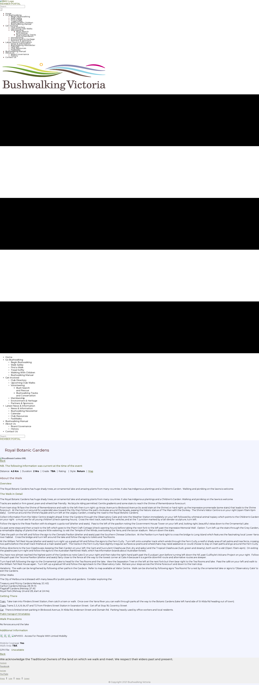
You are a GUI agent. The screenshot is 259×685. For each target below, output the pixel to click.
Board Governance (20, 54)
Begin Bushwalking (20, 16)
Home (8, 13)
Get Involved (11, 26)
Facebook (4, 666)
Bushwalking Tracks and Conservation (26, 35)
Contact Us (10, 57)
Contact (26, 678)
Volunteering (17, 30)
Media (18, 678)
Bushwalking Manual (21, 24)
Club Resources (18, 48)
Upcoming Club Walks (21, 29)
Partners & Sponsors (21, 41)
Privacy (2, 678)
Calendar (15, 47)
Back (3, 461)
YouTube (4, 674)
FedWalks (15, 50)
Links (10, 678)
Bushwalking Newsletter (23, 45)
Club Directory (18, 27)
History (14, 56)
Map (90, 471)
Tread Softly (17, 21)
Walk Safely (16, 18)
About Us (9, 53)
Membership (17, 38)
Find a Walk (16, 19)
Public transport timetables (15, 614)
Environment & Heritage (23, 39)
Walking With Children (22, 22)
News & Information (20, 44)
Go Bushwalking (13, 15)
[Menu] (1, 9)
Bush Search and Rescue (22, 32)
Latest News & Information (18, 42)
